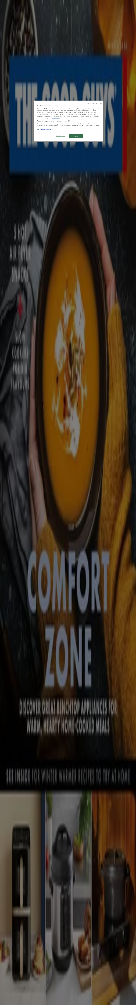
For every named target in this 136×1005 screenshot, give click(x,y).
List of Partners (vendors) (44, 129)
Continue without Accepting (94, 103)
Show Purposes (60, 136)
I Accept (76, 136)
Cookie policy (56, 118)
